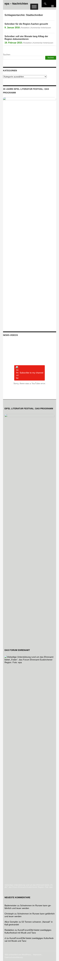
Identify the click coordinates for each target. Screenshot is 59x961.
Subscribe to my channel (31, 372)
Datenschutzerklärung (14, 957)
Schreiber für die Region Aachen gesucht (26, 24)
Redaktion (25, 28)
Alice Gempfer (11, 922)
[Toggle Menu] (34, 6)
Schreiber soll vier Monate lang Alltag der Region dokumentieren (26, 37)
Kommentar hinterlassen (41, 28)
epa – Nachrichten (16, 3)
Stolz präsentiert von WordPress (18, 955)
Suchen (6, 54)
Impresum (37, 955)
